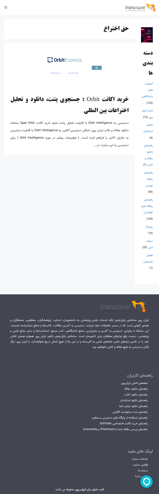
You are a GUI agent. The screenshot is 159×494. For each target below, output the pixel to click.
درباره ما (143, 470)
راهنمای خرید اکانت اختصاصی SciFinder (124, 423)
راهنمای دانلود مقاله (136, 389)
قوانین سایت (140, 465)
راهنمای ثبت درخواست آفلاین (130, 412)
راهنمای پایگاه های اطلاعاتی (147, 206)
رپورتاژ (149, 227)
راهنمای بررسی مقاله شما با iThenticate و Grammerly (115, 429)
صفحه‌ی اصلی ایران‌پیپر (134, 383)
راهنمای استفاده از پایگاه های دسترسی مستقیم (120, 418)
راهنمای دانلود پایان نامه (133, 406)
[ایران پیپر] (140, 7)
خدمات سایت (140, 459)
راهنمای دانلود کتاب (136, 395)
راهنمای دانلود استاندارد (134, 400)
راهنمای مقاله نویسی (148, 179)
